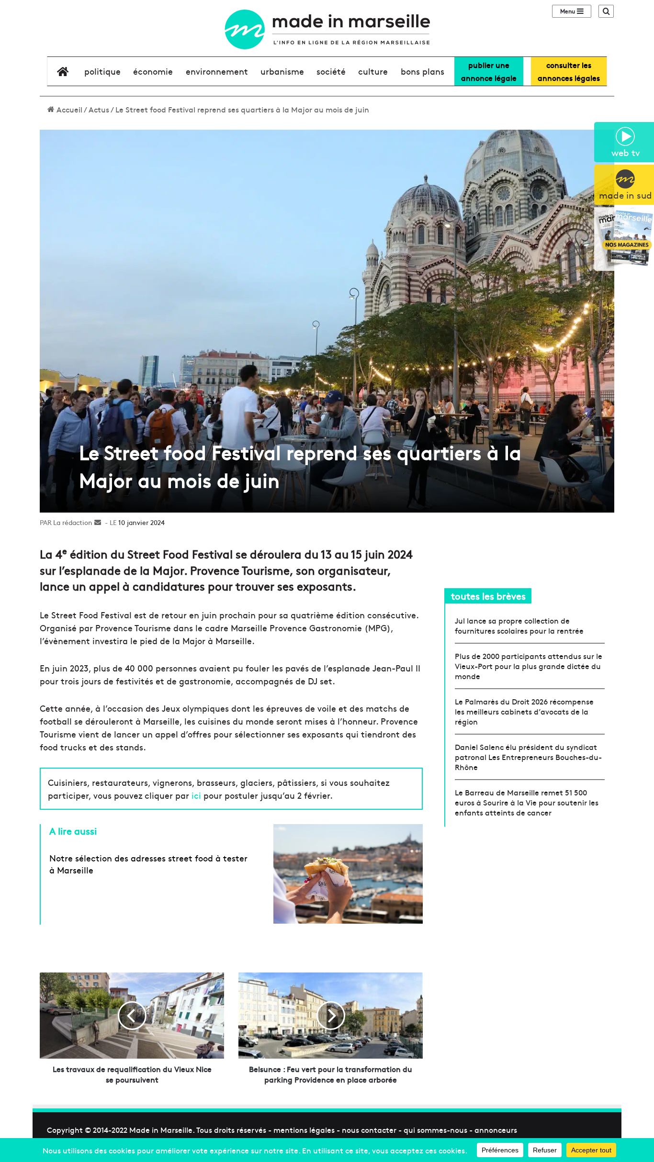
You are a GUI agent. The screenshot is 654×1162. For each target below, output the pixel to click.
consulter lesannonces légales (569, 71)
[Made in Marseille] (327, 29)
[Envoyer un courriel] (97, 522)
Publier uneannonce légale (489, 71)
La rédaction (72, 522)
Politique (102, 71)
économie (153, 71)
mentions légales (304, 1129)
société (331, 71)
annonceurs (495, 1129)
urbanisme (282, 71)
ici (197, 795)
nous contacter (369, 1129)
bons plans (422, 71)
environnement (217, 71)
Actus (99, 109)
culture (373, 71)
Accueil (68, 109)
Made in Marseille (160, 1129)
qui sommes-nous (435, 1129)
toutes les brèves (488, 595)
